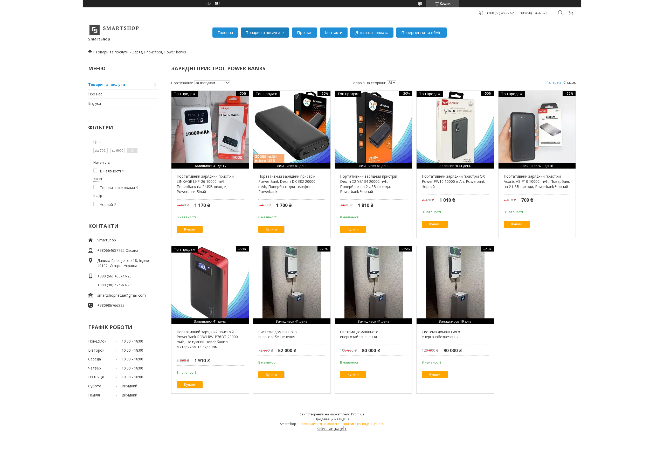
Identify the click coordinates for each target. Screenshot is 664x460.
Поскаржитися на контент (320, 424)
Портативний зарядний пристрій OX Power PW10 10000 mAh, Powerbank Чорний (453, 181)
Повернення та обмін (421, 32)
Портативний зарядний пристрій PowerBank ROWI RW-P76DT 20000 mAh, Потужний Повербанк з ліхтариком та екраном (207, 339)
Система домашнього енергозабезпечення (277, 334)
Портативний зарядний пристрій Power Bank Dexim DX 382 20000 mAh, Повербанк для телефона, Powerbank (286, 184)
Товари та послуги (263, 32)
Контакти (333, 32)
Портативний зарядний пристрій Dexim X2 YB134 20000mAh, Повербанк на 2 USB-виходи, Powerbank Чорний (368, 184)
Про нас (304, 32)
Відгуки (94, 103)
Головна (225, 32)
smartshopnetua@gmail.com (121, 295)
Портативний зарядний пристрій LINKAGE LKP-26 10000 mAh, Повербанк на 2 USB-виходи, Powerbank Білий (205, 184)
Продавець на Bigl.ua (332, 419)
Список (569, 82)
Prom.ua (357, 414)
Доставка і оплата (371, 32)
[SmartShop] (114, 29)
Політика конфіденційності (363, 424)
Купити (189, 229)
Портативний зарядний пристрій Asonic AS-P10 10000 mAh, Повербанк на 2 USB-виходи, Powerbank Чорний (537, 181)
